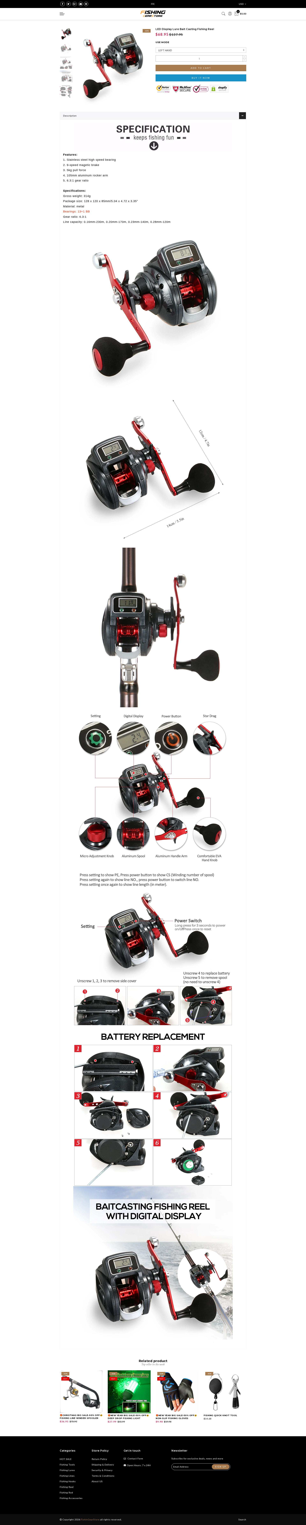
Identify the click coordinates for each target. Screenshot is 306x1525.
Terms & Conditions (103, 1475)
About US (97, 1481)
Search (242, 1519)
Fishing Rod (66, 1492)
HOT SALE (66, 1459)
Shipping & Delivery (103, 1464)
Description (70, 115)
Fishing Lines (67, 1475)
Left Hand (165, 50)
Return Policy (99, 1459)
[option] (112, 65)
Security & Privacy (102, 1470)
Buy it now (201, 77)
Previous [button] (80, 67)
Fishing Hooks (68, 1481)
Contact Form (135, 1458)
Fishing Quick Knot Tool (220, 1415)
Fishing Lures (67, 1470)
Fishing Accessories (71, 1498)
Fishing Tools (67, 1464)
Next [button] (140, 67)
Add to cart (201, 68)
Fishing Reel (67, 1487)
